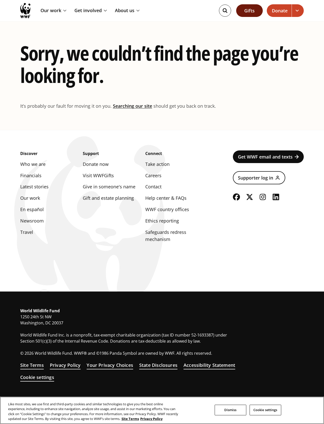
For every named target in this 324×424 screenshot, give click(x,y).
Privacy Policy (65, 365)
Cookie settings (37, 377)
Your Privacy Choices (110, 365)
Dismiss (230, 410)
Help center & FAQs (166, 198)
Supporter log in (255, 178)
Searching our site (132, 106)
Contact (153, 187)
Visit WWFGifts (98, 175)
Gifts (249, 11)
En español (32, 209)
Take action (157, 164)
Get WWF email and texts (265, 157)
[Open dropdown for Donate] (298, 10)
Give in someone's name (109, 187)
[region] (162, 410)
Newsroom (32, 221)
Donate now (96, 164)
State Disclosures (158, 365)
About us (124, 10)
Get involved (88, 10)
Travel (26, 232)
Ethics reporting (162, 221)
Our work (50, 10)
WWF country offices (167, 209)
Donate (280, 11)
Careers (153, 175)
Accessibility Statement (209, 365)
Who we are (33, 164)
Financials (31, 175)
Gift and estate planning (108, 198)
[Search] (225, 11)
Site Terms (32, 365)
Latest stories (34, 187)
